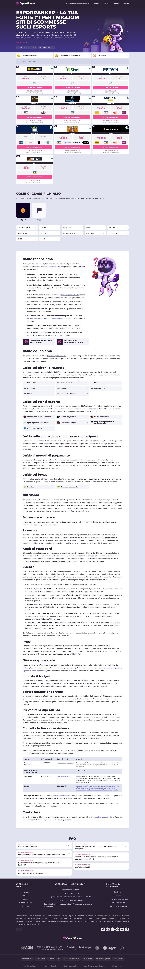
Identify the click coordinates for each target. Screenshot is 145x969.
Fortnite (25, 896)
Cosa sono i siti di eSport (70, 890)
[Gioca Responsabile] (79, 948)
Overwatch (25, 892)
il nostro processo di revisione (52, 267)
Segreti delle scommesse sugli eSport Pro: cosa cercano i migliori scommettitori (68, 905)
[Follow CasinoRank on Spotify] (122, 929)
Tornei (106, 3)
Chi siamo (117, 892)
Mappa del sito (117, 966)
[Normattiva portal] (50, 948)
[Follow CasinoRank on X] (113, 929)
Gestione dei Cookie (50, 966)
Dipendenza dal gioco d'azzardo (94, 966)
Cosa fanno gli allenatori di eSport (70, 900)
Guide (116, 3)
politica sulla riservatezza (117, 906)
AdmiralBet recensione (110, 120)
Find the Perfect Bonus (70, 893)
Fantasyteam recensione (72, 120)
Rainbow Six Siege (25, 903)
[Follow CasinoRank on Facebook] (103, 929)
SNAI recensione (110, 91)
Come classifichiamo (117, 903)
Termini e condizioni (29, 966)
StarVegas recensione (110, 150)
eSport (96, 3)
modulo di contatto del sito (104, 817)
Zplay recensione (34, 180)
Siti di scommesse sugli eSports (77, 3)
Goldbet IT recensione (34, 91)
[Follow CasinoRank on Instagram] (108, 929)
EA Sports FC (25, 906)
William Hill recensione (34, 150)
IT (18, 929)
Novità (126, 3)
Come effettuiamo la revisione (117, 899)
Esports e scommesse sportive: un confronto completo (70, 897)
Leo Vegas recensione (72, 150)
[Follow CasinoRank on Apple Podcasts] (127, 929)
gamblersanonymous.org (65, 763)
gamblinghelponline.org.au (61, 796)
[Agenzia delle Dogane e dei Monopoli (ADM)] (27, 948)
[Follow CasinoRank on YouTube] (117, 929)
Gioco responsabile (70, 966)
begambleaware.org (63, 776)
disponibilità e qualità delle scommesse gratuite (45, 318)
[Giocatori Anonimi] (97, 948)
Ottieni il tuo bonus (34, 87)
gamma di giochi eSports (69, 295)
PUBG (25, 899)
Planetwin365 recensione (34, 120)
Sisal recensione (72, 91)
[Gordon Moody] (109, 948)
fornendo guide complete (56, 356)
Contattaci (117, 896)
